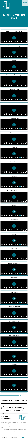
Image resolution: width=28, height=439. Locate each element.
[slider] (12, 41)
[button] (25, 3)
